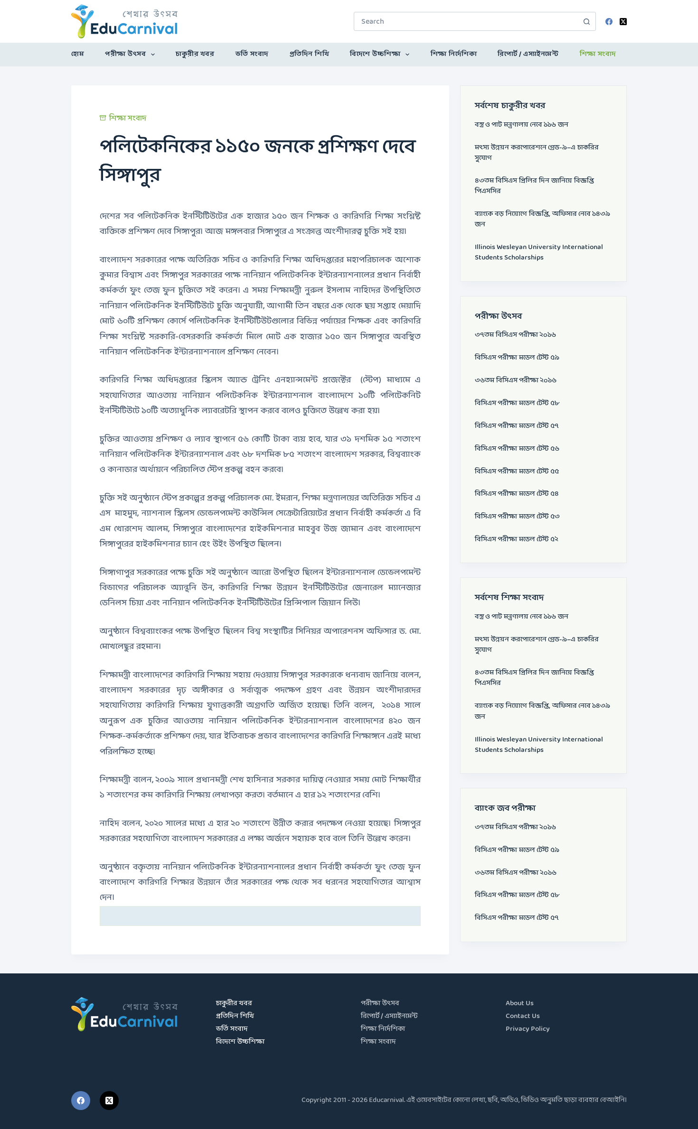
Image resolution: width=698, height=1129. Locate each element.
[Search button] (586, 21)
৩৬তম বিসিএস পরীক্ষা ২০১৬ (516, 381)
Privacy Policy (528, 1029)
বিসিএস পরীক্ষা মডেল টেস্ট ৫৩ (517, 517)
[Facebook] (609, 21)
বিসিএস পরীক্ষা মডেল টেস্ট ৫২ (516, 540)
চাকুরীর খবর (195, 54)
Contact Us (523, 1016)
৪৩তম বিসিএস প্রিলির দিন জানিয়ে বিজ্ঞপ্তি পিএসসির (534, 186)
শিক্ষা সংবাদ (598, 54)
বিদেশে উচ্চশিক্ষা (375, 54)
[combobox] (465, 21)
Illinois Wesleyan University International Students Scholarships (539, 252)
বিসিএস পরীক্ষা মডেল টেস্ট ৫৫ (517, 472)
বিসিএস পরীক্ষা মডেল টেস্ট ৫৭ (517, 426)
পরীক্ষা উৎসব (125, 54)
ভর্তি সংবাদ (252, 54)
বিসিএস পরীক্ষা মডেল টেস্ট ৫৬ (517, 449)
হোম (77, 54)
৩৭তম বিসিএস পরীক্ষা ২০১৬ (515, 335)
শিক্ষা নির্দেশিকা (454, 54)
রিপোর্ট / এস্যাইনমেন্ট (528, 54)
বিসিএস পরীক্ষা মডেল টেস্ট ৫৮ (517, 403)
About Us (520, 1003)
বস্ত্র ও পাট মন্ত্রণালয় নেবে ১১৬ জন (521, 125)
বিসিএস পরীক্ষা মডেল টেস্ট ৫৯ (517, 358)
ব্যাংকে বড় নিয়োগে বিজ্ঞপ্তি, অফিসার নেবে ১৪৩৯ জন (542, 219)
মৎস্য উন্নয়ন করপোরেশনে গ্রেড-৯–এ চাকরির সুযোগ (537, 153)
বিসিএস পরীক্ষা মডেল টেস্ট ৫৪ (517, 494)
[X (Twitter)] (623, 21)
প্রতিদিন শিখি (310, 54)
